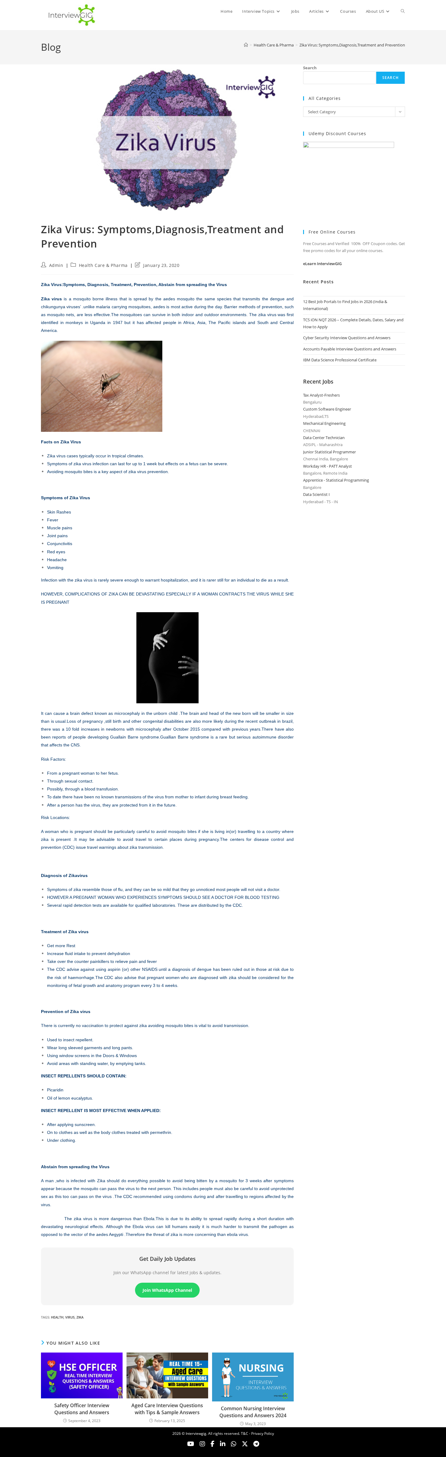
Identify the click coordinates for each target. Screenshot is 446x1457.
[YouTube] (190, 1444)
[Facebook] (213, 1444)
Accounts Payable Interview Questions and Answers (349, 349)
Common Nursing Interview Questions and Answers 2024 (252, 1411)
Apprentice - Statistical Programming (336, 480)
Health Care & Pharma (103, 265)
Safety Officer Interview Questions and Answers (81, 1408)
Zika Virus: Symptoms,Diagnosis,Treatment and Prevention (352, 45)
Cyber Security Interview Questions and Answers (346, 337)
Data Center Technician (324, 437)
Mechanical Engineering (324, 423)
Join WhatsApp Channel (167, 1290)
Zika (79, 1317)
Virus (70, 1317)
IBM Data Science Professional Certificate (340, 360)
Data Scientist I (316, 494)
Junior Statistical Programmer (329, 452)
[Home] (246, 45)
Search (310, 67)
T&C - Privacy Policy (257, 1433)
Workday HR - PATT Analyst (327, 466)
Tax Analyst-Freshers (321, 395)
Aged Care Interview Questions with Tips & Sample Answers (167, 1408)
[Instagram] (202, 1444)
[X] (233, 1444)
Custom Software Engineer (327, 409)
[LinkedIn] (222, 1444)
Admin (56, 265)
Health (57, 1317)
